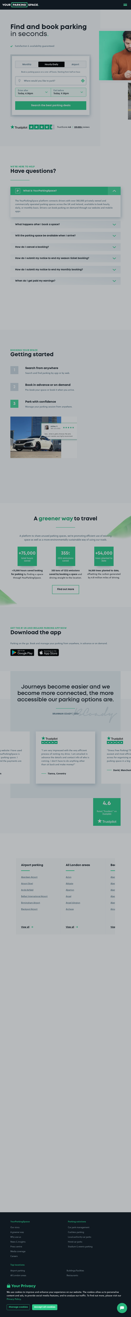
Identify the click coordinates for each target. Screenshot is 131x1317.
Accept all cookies (44, 1307)
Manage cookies (18, 1307)
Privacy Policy (14, 1299)
